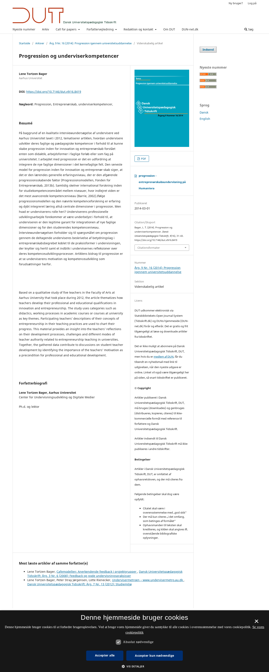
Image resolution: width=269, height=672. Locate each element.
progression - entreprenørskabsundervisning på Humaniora (162, 182)
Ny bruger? (236, 3)
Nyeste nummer (24, 29)
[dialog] (134, 641)
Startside (24, 43)
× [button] (256, 623)
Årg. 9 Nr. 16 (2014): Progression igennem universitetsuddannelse (90, 43)
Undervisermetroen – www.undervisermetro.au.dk (148, 580)
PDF (143, 159)
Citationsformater (148, 248)
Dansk (204, 112)
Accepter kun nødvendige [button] (154, 656)
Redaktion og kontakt (139, 29)
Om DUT (169, 29)
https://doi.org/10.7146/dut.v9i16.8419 (53, 92)
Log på (252, 3)
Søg (250, 29)
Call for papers (66, 29)
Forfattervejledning (101, 29)
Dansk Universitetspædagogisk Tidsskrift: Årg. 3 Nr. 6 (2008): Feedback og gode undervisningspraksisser (104, 574)
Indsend (208, 49)
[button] (134, 666)
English (205, 119)
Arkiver (39, 43)
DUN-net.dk (190, 29)
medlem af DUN (164, 356)
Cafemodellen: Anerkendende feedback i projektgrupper (97, 572)
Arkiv (45, 29)
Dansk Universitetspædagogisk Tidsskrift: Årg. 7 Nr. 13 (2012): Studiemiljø (79, 584)
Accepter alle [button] (105, 655)
